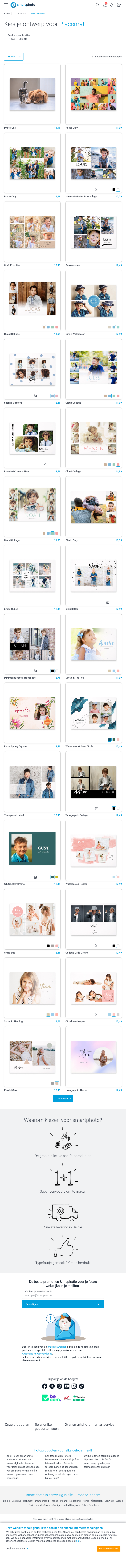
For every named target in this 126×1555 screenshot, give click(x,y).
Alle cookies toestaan (108, 1548)
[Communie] (13, 13)
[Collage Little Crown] (93, 919)
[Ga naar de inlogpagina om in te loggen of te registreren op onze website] (104, 4)
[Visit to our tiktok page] (81, 1386)
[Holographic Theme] (93, 1056)
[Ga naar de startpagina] (22, 5)
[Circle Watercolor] (93, 300)
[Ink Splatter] (93, 575)
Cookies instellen (15, 1548)
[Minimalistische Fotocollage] (93, 163)
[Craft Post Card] (32, 231)
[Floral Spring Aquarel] (32, 713)
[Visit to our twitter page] (52, 1386)
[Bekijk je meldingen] (111, 4)
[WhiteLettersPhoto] (32, 850)
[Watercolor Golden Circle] (93, 713)
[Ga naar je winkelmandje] (118, 4)
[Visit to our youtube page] (66, 1386)
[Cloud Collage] (32, 300)
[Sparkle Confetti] (32, 369)
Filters (11, 56)
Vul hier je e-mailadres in (38, 1291)
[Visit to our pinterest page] (59, 1386)
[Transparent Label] (32, 781)
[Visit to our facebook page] (44, 1386)
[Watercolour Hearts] (93, 850)
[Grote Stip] (32, 919)
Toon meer (62, 1098)
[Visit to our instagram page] (74, 1386)
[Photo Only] (32, 94)
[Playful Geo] (32, 1056)
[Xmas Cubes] (32, 575)
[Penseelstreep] (93, 231)
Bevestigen (32, 1304)
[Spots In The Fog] (93, 644)
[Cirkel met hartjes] (93, 987)
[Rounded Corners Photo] (32, 438)
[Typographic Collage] (93, 781)
